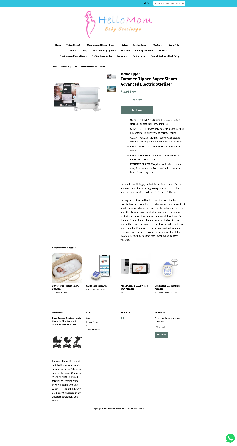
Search (89, 318)
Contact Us (174, 44)
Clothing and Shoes (144, 50)
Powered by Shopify (135, 408)
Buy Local (125, 50)
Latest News (58, 312)
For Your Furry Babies (102, 56)
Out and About (73, 44)
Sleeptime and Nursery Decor (101, 44)
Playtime (157, 44)
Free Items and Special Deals (73, 56)
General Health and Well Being (165, 56)
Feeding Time (139, 44)
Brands (162, 50)
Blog (85, 50)
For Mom (121, 56)
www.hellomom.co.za (117, 408)
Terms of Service (93, 329)
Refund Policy (92, 322)
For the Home (138, 56)
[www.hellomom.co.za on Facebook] (122, 318)
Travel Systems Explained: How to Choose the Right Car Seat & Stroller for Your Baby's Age (66, 321)
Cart (148, 3)
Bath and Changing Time (104, 50)
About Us (73, 50)
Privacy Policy (92, 325)
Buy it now (137, 110)
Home (58, 44)
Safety (125, 44)
